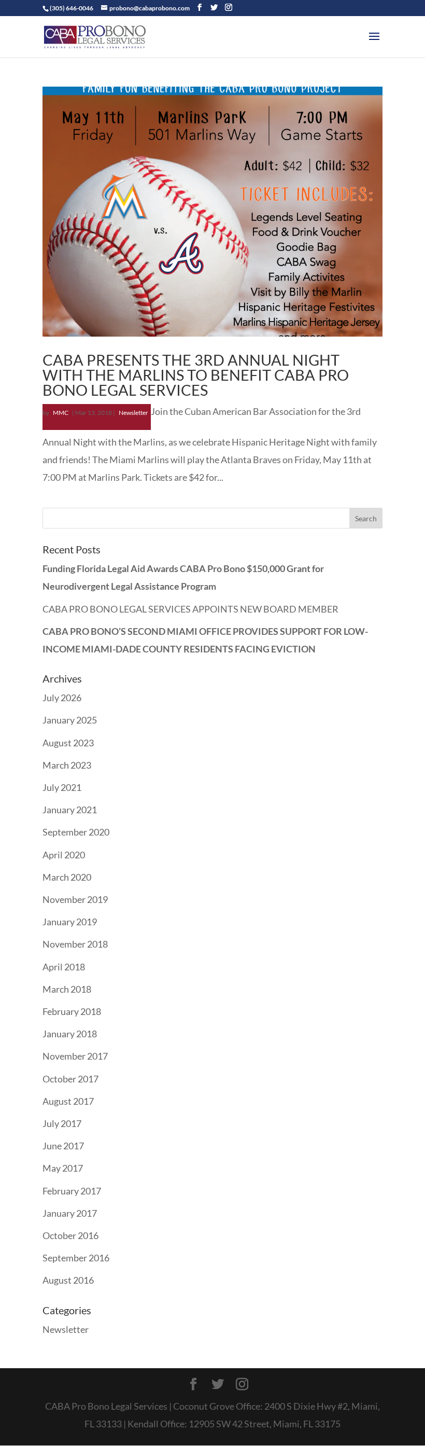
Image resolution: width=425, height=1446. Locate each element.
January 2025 (69, 720)
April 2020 (63, 854)
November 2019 (75, 899)
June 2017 (63, 1145)
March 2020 (66, 877)
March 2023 (66, 765)
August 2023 (68, 742)
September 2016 (75, 1257)
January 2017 (69, 1213)
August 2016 (68, 1280)
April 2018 (63, 966)
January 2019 (69, 921)
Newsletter (133, 412)
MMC (60, 412)
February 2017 (71, 1191)
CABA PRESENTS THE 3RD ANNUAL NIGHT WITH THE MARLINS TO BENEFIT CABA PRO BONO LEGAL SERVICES (195, 375)
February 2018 (71, 1011)
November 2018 (75, 944)
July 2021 (61, 787)
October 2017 (70, 1078)
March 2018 (66, 989)
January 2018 (69, 1033)
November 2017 (75, 1056)
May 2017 (62, 1168)
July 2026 (61, 697)
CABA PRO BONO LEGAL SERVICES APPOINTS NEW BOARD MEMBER (190, 609)
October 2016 (70, 1235)
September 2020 (75, 832)
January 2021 (69, 809)
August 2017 (68, 1101)
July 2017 (61, 1123)
